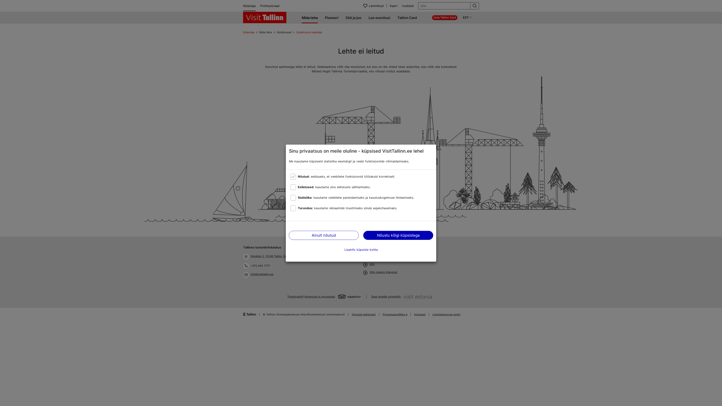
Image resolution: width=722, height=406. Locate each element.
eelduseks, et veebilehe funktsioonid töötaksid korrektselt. (346, 176)
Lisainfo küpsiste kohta (361, 249)
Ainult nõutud (324, 235)
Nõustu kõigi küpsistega (398, 235)
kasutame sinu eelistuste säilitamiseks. (334, 187)
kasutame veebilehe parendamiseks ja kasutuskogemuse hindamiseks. (356, 197)
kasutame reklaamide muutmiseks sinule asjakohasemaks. (347, 208)
